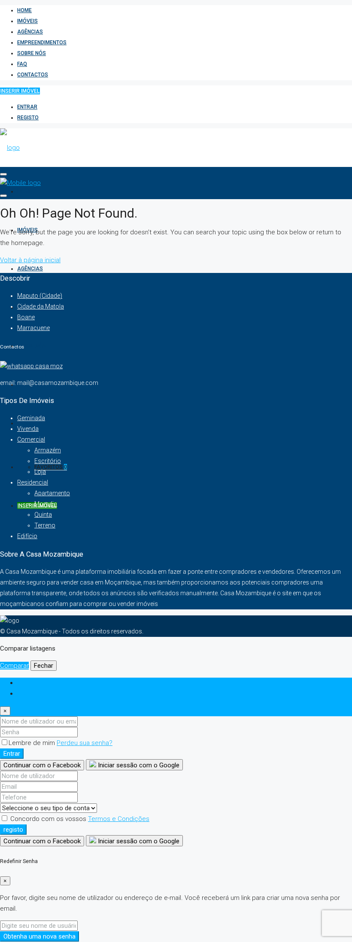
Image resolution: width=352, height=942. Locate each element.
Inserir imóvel (19, 91)
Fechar (43, 665)
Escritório (47, 460)
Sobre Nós (31, 53)
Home (24, 10)
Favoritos (50, 467)
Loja (40, 471)
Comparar (14, 665)
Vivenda (28, 428)
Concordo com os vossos (79, 819)
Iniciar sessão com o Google (137, 765)
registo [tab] (27, 693)
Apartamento (52, 493)
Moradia (45, 503)
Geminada (31, 418)
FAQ (22, 64)
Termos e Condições (118, 819)
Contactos (32, 75)
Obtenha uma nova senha (39, 936)
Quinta (43, 514)
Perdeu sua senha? (84, 743)
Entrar (27, 107)
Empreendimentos (42, 42)
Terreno (44, 525)
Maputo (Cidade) (39, 295)
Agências (30, 32)
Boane (26, 317)
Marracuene (33, 327)
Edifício (27, 536)
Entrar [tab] (25, 683)
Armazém (47, 450)
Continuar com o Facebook (42, 765)
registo (28, 118)
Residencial (32, 482)
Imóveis (27, 21)
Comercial (31, 439)
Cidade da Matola (40, 306)
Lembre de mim (33, 743)
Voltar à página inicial (30, 260)
